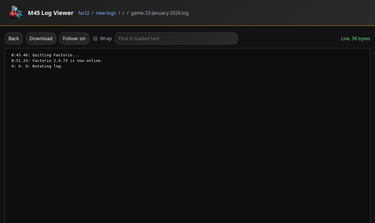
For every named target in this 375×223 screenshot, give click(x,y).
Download (41, 38)
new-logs (106, 13)
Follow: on (74, 38)
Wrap (106, 38)
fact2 (83, 13)
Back (13, 38)
